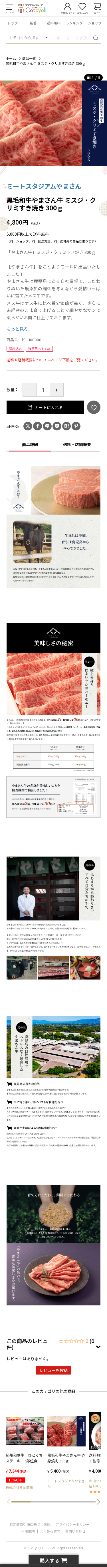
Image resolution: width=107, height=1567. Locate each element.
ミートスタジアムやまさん (44, 185)
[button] (98, 1502)
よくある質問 (50, 1531)
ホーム (11, 58)
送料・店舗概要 (77, 444)
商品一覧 (29, 58)
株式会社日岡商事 (19, 1487)
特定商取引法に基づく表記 (30, 1524)
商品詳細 (30, 444)
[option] (53, 123)
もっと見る (17, 329)
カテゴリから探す (24, 37)
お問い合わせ (75, 1531)
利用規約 (28, 1531)
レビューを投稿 (54, 1370)
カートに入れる (48, 407)
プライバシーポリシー (72, 1524)
